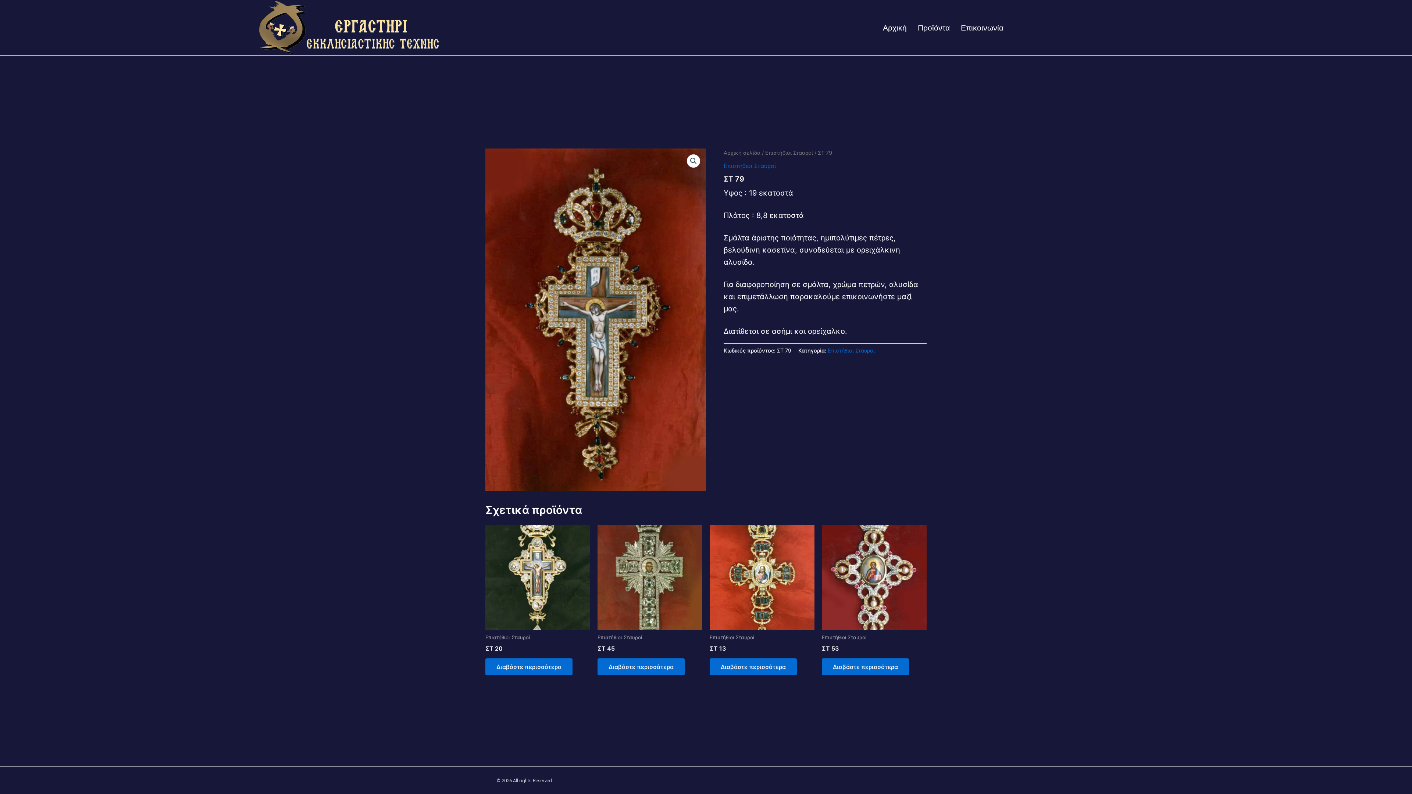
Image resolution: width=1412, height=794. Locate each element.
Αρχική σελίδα (742, 153)
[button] (693, 161)
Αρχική (895, 27)
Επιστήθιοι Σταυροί (789, 153)
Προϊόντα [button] (934, 27)
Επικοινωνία (982, 27)
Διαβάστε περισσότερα (528, 666)
